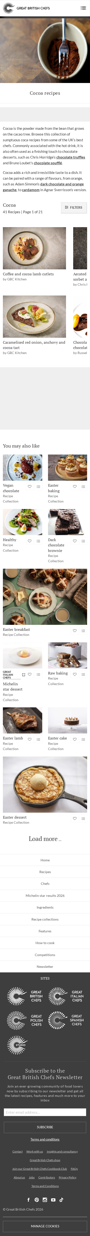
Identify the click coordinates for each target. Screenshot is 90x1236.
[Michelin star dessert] (22, 655)
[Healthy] (22, 522)
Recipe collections (45, 919)
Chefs (45, 883)
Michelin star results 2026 (45, 895)
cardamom (31, 190)
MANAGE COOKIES (45, 1226)
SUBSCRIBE (45, 1127)
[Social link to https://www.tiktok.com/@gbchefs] (61, 1200)
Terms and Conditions (45, 1186)
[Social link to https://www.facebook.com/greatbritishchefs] (28, 1200)
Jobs (32, 1177)
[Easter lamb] (22, 720)
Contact (17, 1151)
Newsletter (45, 966)
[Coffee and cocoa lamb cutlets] (34, 248)
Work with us (34, 1151)
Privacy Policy (67, 1177)
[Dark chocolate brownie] (67, 522)
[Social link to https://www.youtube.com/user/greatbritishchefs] (53, 1200)
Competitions (45, 955)
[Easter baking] (67, 468)
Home (45, 860)
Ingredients (45, 907)
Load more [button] (43, 839)
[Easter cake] (67, 720)
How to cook (45, 943)
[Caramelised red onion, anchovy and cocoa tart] (34, 316)
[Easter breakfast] (45, 597)
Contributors (46, 1177)
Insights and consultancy (62, 1151)
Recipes (45, 872)
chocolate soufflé (48, 163)
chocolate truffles (70, 157)
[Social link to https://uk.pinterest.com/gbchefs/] (37, 1200)
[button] (83, 8)
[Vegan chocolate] (22, 468)
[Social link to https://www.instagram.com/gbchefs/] (45, 1200)
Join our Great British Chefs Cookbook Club (39, 1169)
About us (19, 1177)
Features (45, 931)
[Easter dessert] (45, 785)
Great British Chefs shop (45, 1160)
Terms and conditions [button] (45, 1139)
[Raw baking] (67, 655)
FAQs (74, 1169)
